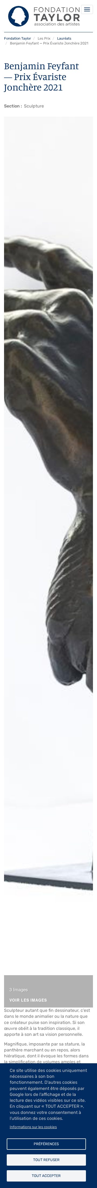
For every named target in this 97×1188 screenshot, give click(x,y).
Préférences (46, 1144)
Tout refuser (46, 1160)
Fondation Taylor (17, 38)
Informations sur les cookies (33, 1127)
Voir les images (28, 1000)
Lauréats (64, 38)
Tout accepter (46, 1175)
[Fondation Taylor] (42, 16)
